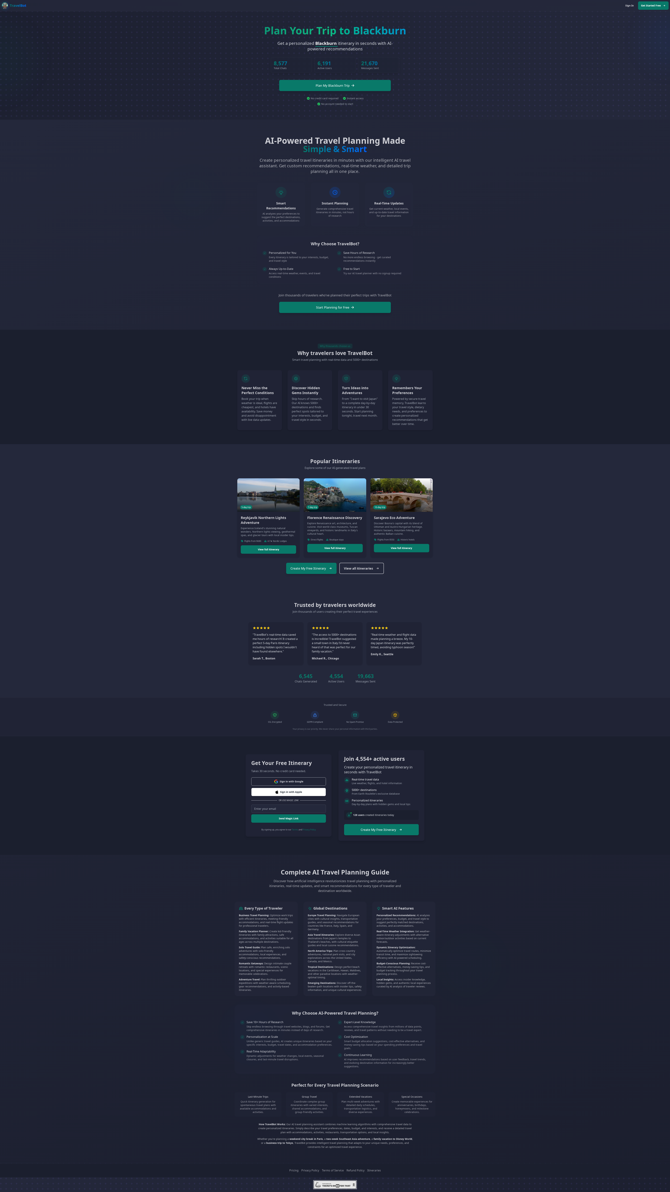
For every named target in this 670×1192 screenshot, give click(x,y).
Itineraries (374, 1170)
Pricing (294, 1170)
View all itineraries (358, 568)
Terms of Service (333, 1170)
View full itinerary (268, 549)
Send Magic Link (289, 818)
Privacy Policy (309, 829)
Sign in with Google (291, 781)
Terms (295, 829)
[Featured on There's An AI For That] (335, 1184)
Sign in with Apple (291, 792)
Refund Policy (355, 1170)
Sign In (629, 5)
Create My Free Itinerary (308, 568)
